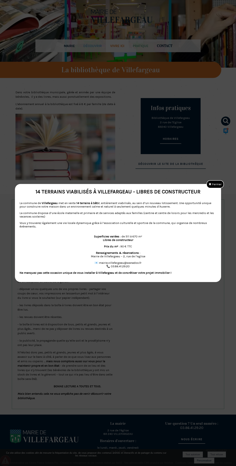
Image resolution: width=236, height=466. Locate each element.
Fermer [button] (216, 184)
